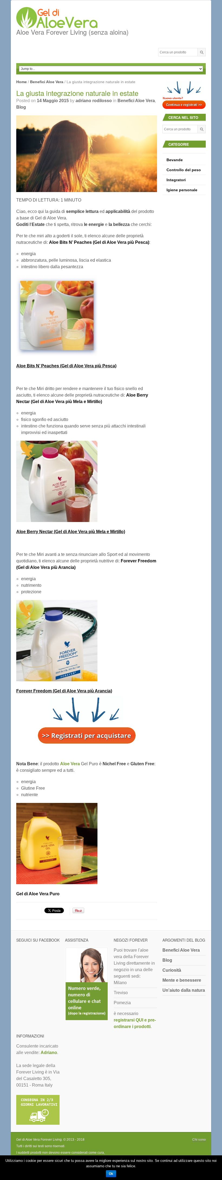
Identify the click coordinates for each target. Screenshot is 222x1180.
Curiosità (171, 970)
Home (21, 82)
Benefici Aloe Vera (46, 82)
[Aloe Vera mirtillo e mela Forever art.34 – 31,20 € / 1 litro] (86, 481)
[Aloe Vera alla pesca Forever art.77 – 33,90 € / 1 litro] (86, 315)
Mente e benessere (181, 980)
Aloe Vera (70, 763)
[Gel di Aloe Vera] (72, 18)
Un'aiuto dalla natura (183, 990)
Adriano (49, 1052)
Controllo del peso (183, 170)
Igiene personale (181, 190)
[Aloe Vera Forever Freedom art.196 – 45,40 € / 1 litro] (86, 640)
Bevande (174, 160)
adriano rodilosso (94, 100)
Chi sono (199, 1140)
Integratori (176, 180)
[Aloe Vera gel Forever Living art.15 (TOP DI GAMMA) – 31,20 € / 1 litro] (86, 843)
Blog (21, 107)
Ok (111, 1174)
